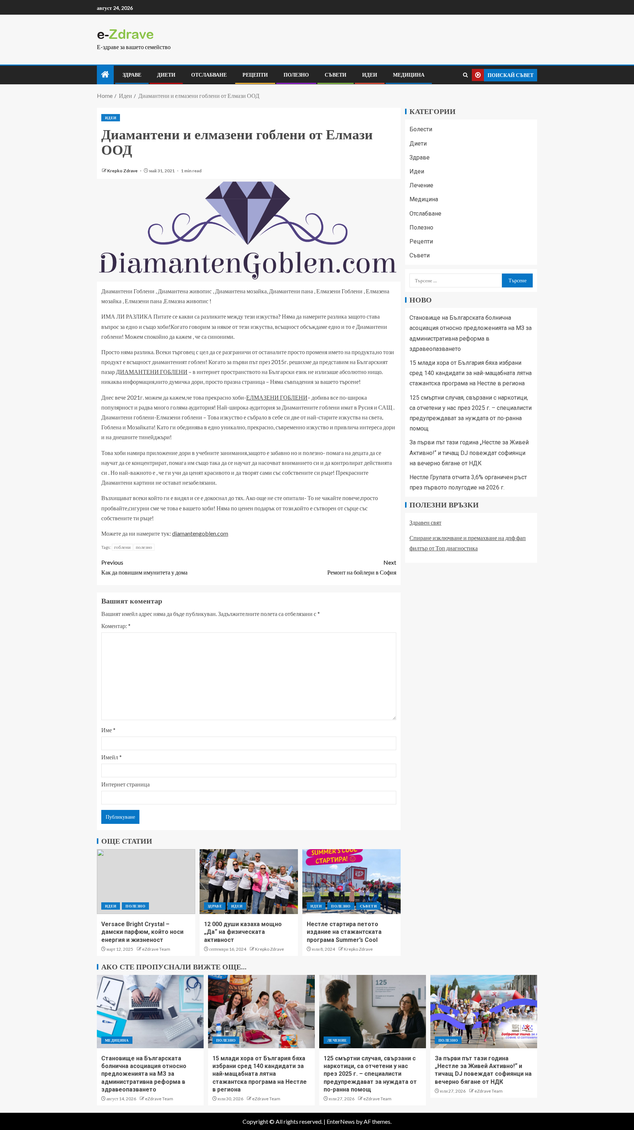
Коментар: (116, 625)
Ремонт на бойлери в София (361, 567)
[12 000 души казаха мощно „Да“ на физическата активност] (249, 881)
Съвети (335, 74)
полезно (144, 547)
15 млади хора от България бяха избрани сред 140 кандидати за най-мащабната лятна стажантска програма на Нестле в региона (470, 373)
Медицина (409, 74)
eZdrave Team (156, 949)
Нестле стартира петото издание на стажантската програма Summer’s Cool (344, 932)
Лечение (421, 185)
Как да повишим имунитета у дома (144, 567)
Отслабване (209, 74)
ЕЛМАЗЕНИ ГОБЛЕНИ (276, 397)
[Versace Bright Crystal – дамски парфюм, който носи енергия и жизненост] (146, 881)
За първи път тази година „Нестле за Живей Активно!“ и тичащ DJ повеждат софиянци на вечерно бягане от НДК (469, 452)
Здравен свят (425, 522)
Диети (166, 74)
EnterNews (341, 1121)
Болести (420, 129)
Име (108, 729)
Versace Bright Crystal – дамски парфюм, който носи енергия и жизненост (142, 932)
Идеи (369, 74)
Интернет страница (125, 784)
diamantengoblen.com (200, 533)
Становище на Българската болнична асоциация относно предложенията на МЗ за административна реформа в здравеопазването (143, 1074)
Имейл (111, 756)
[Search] (465, 75)
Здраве (132, 74)
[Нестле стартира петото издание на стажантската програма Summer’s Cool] (351, 881)
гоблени (122, 547)
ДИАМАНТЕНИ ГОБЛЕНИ (151, 371)
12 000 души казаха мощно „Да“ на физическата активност (243, 932)
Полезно (296, 74)
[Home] (105, 74)
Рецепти (255, 74)
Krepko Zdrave (122, 170)
